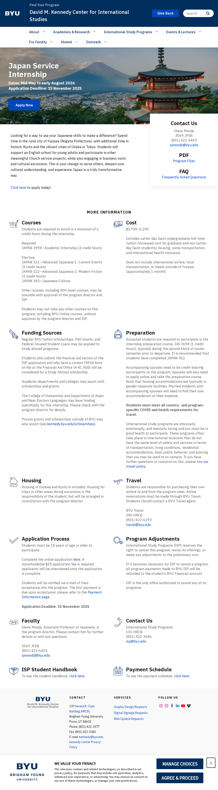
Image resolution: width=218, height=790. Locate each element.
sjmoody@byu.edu (184, 145)
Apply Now (24, 105)
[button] (211, 763)
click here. (77, 676)
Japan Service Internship (34, 70)
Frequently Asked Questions (184, 177)
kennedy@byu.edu (91, 737)
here (76, 559)
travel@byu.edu (138, 525)
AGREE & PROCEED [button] (180, 778)
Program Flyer (184, 161)
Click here (18, 187)
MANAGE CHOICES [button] (180, 764)
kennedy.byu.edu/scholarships (70, 424)
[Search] (208, 13)
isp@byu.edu (136, 641)
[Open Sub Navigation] (44, 31)
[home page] (12, 13)
